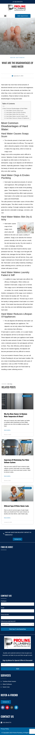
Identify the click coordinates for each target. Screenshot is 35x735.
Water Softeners (17, 57)
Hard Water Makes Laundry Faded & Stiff (16, 116)
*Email (2, 607)
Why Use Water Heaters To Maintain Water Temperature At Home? (15, 415)
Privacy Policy (5, 729)
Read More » (7, 430)
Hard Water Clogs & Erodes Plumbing (16, 112)
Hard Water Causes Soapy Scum (14, 110)
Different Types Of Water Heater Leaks (16, 506)
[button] (5, 16)
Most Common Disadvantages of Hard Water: (15, 108)
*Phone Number (5, 614)
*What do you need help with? (8, 621)
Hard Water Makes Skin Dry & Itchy (15, 114)
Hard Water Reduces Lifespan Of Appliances (17, 118)
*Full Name (3, 601)
